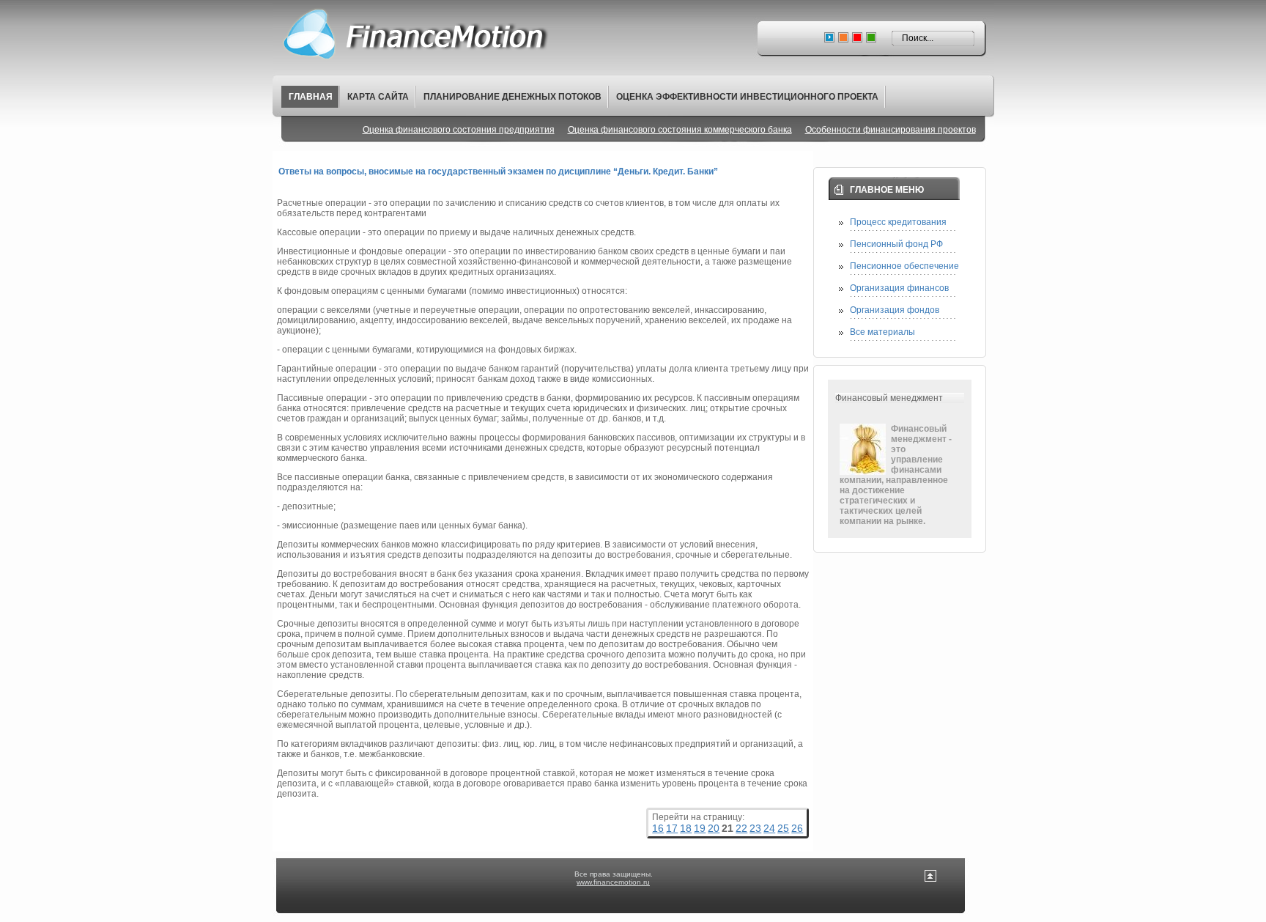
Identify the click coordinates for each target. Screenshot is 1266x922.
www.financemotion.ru (613, 882)
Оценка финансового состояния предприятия (459, 130)
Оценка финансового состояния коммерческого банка (680, 130)
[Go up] (930, 879)
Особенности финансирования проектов (890, 130)
